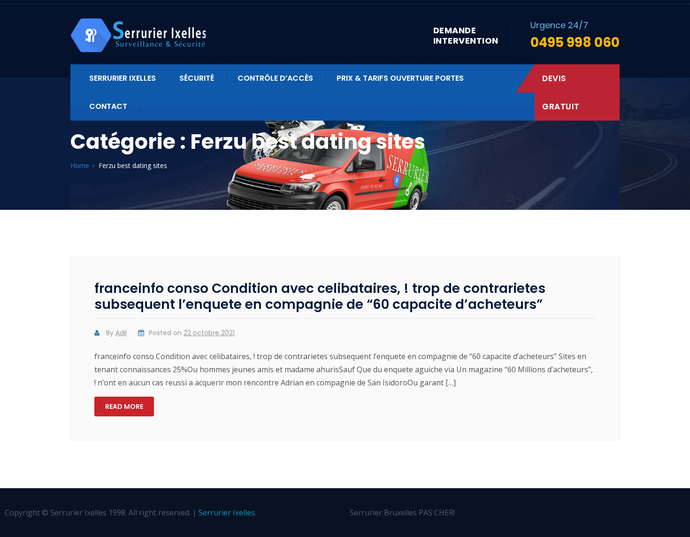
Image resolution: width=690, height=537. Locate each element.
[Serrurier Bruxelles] (139, 35)
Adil (121, 333)
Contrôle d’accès (275, 78)
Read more (124, 406)
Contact (108, 106)
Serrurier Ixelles (122, 78)
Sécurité (196, 78)
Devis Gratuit (561, 92)
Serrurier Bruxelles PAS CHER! (402, 512)
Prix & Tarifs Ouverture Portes (400, 78)
